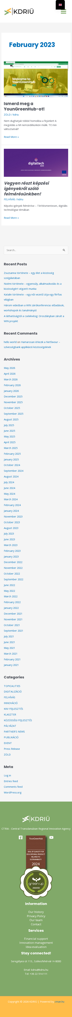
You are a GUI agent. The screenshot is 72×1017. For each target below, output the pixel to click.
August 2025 (11, 419)
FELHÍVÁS (9, 199)
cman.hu (59, 1001)
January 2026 (11, 391)
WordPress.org (12, 792)
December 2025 (13, 396)
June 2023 (9, 539)
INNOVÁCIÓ (11, 703)
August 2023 (11, 528)
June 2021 (9, 642)
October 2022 (12, 573)
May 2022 (9, 590)
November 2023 (13, 516)
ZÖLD (7, 114)
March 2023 (10, 545)
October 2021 (12, 625)
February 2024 (12, 505)
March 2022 (10, 596)
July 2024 (9, 482)
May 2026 (9, 368)
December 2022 (13, 562)
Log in (7, 775)
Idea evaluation (36, 947)
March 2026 (10, 379)
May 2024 (9, 493)
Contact (36, 924)
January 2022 (11, 608)
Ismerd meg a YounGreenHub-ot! (24, 106)
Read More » (11, 136)
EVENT (8, 743)
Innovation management (36, 943)
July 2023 (9, 533)
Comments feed (13, 786)
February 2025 (12, 453)
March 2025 (10, 448)
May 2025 (9, 436)
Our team (36, 920)
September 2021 (13, 630)
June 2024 (9, 488)
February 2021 (12, 659)
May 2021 (9, 648)
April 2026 (9, 373)
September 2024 (13, 470)
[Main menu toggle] (64, 11)
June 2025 (9, 430)
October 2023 (12, 522)
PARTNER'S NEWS (14, 731)
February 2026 (12, 385)
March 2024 (10, 499)
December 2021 (13, 613)
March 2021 (10, 653)
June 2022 (9, 585)
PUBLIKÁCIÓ (11, 737)
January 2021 (11, 665)
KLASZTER (10, 714)
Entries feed (11, 781)
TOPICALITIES (12, 686)
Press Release (12, 748)
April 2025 (9, 442)
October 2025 (12, 408)
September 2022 (13, 579)
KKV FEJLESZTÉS (13, 708)
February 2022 (12, 602)
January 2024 (11, 510)
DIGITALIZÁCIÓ (13, 691)
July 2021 (9, 636)
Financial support (36, 939)
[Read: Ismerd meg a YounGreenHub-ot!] (36, 79)
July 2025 (9, 425)
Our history (36, 912)
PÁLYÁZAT (10, 725)
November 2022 (13, 567)
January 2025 (11, 459)
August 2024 (11, 476)
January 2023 (11, 556)
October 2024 (12, 465)
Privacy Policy (36, 916)
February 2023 (12, 550)
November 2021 (13, 619)
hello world (10, 342)
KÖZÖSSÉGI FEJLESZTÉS (18, 720)
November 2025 (13, 402)
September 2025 (13, 413)
